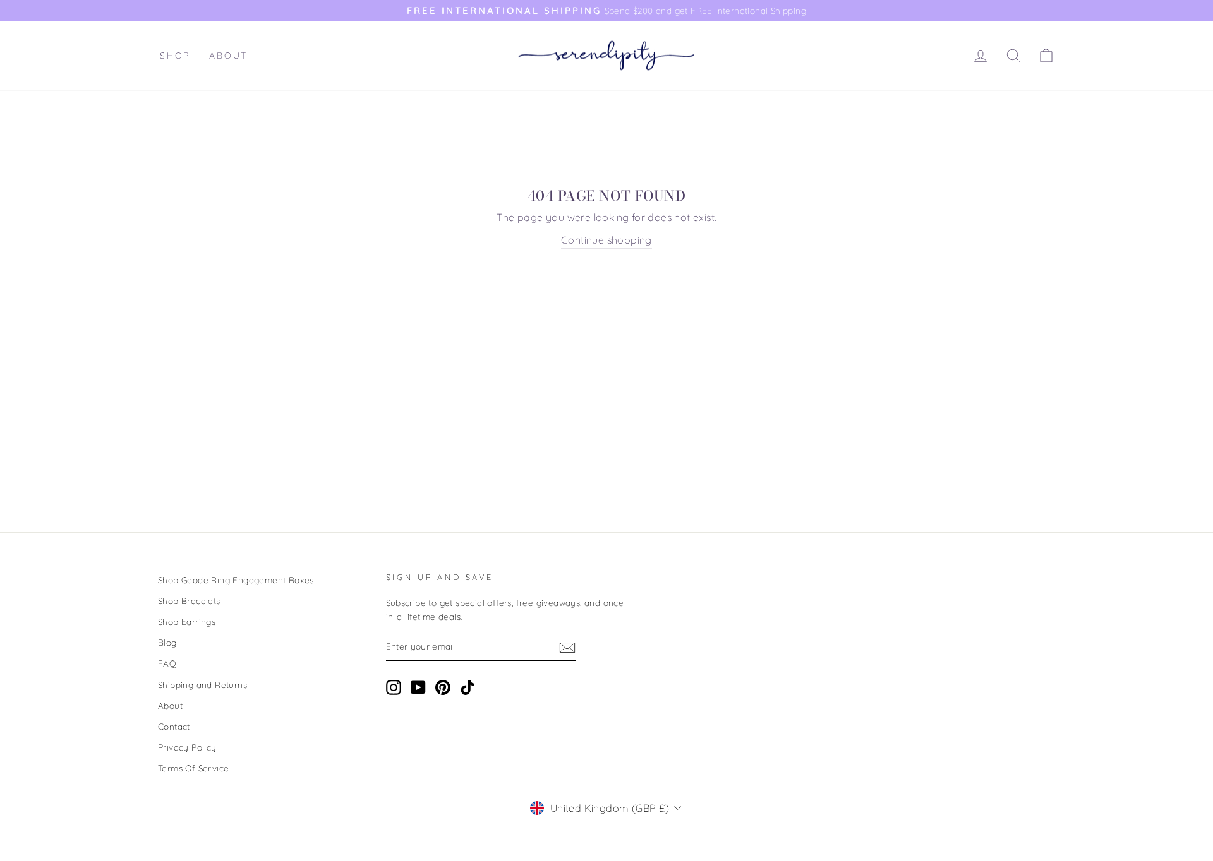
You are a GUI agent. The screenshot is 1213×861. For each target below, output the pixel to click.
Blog (167, 642)
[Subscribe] (567, 647)
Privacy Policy (187, 747)
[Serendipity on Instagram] (393, 688)
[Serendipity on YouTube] (418, 688)
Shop (175, 55)
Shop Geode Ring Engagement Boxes (236, 579)
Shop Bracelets (189, 600)
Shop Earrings (186, 621)
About (228, 55)
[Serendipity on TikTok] (467, 688)
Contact (174, 726)
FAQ (167, 663)
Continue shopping (606, 240)
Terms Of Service (193, 768)
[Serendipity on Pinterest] (442, 688)
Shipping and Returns (202, 684)
